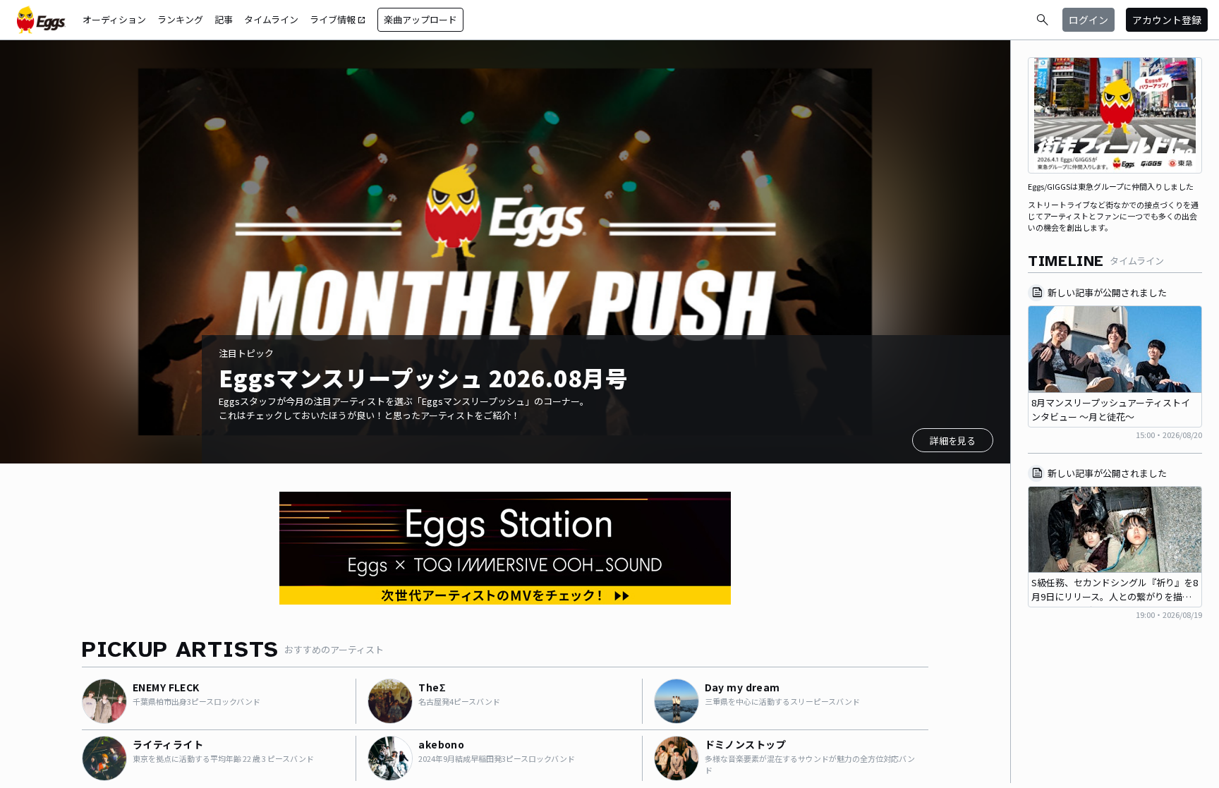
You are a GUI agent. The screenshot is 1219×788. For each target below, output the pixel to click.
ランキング (180, 19)
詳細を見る (953, 440)
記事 (223, 19)
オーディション (114, 19)
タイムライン (271, 19)
